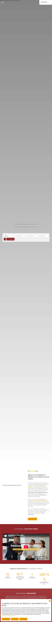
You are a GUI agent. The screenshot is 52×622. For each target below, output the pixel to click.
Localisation (18, 235)
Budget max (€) (30, 235)
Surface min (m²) (42, 235)
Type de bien (7, 235)
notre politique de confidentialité (8, 615)
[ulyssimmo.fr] (45, 2)
